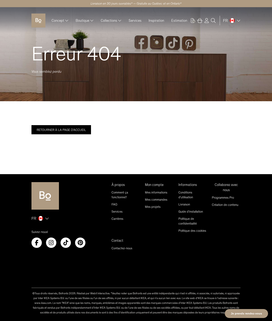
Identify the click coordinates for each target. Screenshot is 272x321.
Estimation (179, 20)
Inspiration (156, 20)
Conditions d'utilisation (185, 194)
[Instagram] (51, 243)
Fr (225, 20)
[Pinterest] (80, 243)
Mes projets (152, 207)
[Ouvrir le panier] (199, 20)
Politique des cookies (192, 231)
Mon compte (154, 185)
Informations (187, 185)
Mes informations (156, 192)
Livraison (184, 204)
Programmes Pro (223, 197)
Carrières (117, 219)
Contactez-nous (122, 248)
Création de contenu (225, 205)
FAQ (114, 204)
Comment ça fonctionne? (120, 194)
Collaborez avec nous (226, 187)
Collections (109, 20)
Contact (117, 240)
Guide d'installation (190, 211)
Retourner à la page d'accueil (61, 130)
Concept (58, 20)
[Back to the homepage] (38, 20)
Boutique (82, 20)
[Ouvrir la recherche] (213, 20)
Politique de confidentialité (187, 221)
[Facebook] (36, 243)
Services (135, 20)
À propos (118, 185)
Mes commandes (156, 199)
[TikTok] (66, 243)
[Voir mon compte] (193, 20)
